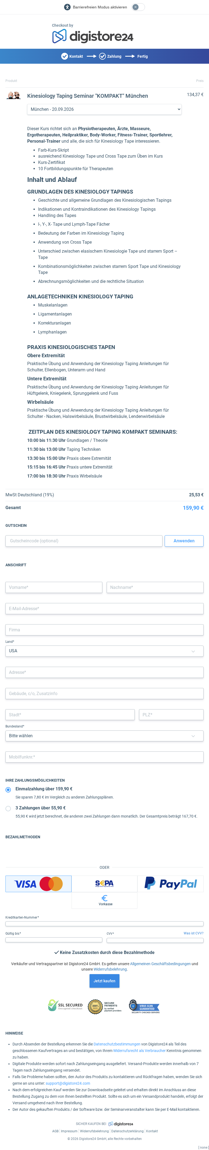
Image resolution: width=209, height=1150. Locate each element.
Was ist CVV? (194, 933)
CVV (110, 933)
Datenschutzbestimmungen (117, 1044)
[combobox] (104, 672)
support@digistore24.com (68, 1083)
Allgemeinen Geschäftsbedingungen (160, 964)
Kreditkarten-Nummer (21, 917)
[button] (193, 651)
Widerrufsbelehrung (110, 969)
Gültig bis (12, 933)
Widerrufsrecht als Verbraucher (139, 1050)
